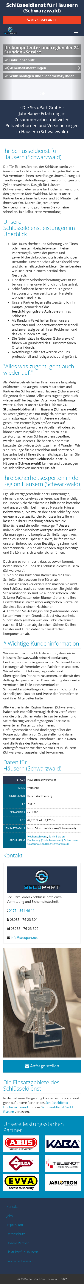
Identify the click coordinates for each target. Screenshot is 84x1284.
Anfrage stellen (44, 1066)
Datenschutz (15, 1234)
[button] (6, 68)
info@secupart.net (24, 937)
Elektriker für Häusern (22, 1252)
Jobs (9, 1216)
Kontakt (12, 1206)
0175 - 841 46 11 (22, 910)
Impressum (14, 1224)
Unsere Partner (17, 1243)
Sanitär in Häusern (19, 1261)
